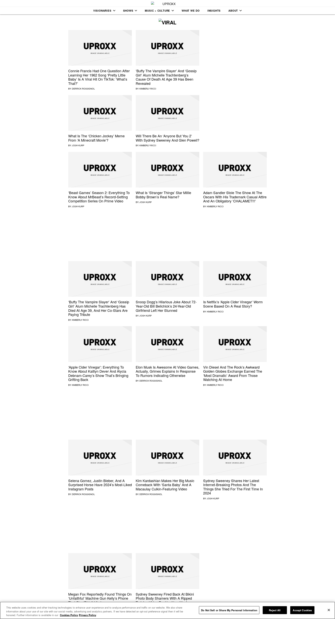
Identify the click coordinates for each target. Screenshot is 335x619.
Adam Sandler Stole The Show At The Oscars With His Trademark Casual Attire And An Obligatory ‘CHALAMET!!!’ (235, 196)
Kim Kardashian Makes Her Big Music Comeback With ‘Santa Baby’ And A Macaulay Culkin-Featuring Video (165, 484)
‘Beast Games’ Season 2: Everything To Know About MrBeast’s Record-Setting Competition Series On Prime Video (99, 196)
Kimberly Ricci (147, 88)
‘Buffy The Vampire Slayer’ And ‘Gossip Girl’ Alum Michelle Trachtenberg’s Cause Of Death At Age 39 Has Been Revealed (166, 77)
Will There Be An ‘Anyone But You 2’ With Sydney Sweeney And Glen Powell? (167, 138)
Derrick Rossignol (83, 88)
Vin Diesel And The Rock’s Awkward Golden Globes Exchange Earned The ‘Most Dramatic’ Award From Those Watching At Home (232, 373)
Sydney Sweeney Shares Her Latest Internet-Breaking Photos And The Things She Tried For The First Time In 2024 (233, 487)
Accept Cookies (302, 610)
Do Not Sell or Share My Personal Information (229, 610)
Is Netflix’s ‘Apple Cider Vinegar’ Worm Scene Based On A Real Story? (233, 304)
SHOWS (128, 10)
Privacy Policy (87, 615)
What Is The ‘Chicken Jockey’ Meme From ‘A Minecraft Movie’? (96, 138)
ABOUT (233, 10)
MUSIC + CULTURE (157, 10)
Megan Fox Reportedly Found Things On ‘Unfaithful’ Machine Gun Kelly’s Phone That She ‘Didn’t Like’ (100, 598)
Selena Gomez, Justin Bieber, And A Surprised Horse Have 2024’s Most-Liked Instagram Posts (100, 484)
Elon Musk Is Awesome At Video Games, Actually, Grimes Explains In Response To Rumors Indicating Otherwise (167, 371)
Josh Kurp (78, 145)
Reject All (275, 610)
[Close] (329, 610)
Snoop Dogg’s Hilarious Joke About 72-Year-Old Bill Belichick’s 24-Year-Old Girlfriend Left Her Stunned (166, 306)
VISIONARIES (102, 10)
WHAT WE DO (191, 10)
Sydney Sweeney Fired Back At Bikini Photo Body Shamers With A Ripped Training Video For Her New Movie (165, 598)
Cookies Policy (69, 615)
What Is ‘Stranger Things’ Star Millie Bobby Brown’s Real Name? (163, 194)
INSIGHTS (214, 10)
